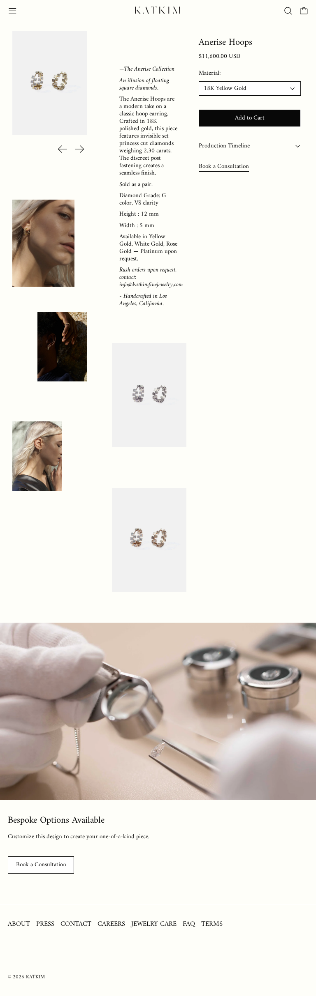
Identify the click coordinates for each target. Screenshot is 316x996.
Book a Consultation (224, 166)
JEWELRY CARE (154, 924)
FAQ (189, 924)
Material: (210, 73)
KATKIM (35, 977)
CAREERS (111, 924)
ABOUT (19, 924)
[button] (288, 11)
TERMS (212, 924)
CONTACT (75, 924)
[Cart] (304, 11)
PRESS (45, 924)
